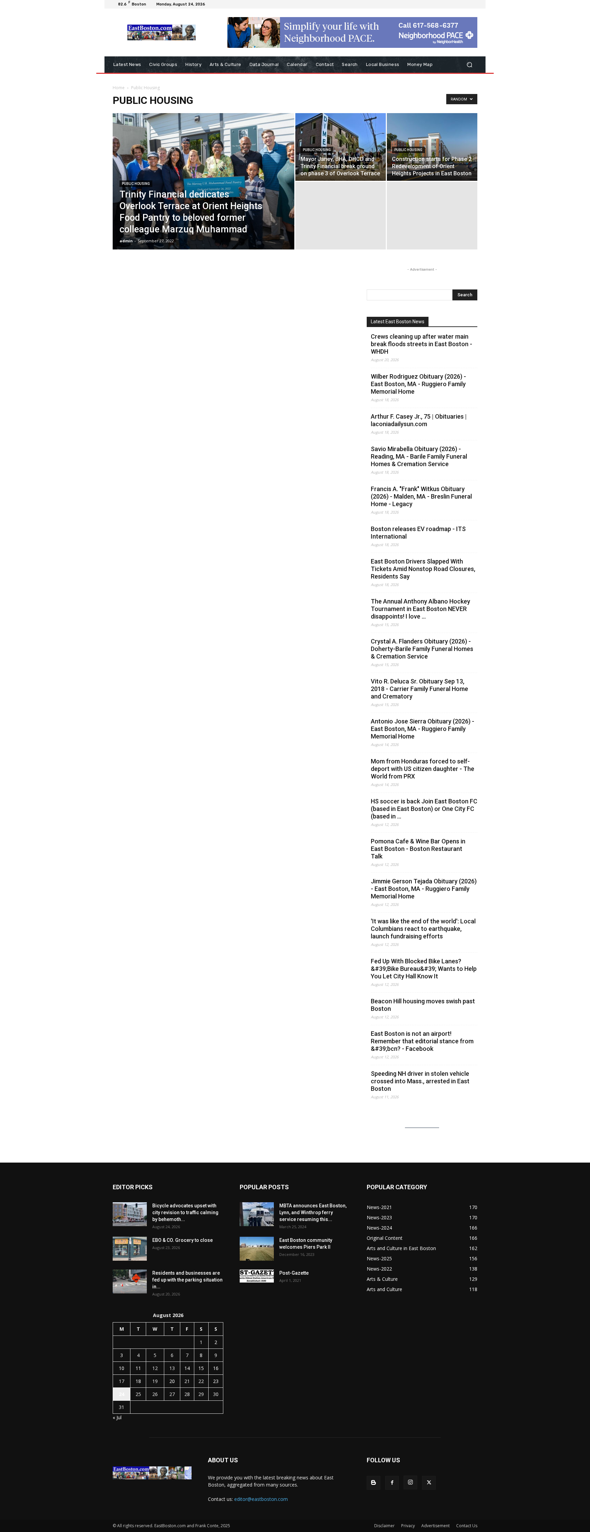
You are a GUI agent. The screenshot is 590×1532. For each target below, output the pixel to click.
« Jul (117, 1417)
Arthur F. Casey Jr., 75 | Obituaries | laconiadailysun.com (419, 420)
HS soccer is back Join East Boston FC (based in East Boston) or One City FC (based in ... (424, 809)
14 (187, 1368)
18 (138, 1381)
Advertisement (435, 1526)
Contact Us (466, 1526)
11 (138, 1368)
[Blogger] (373, 1483)
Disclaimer (384, 1526)
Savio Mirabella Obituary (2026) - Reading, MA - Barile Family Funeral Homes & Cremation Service (419, 456)
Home (119, 88)
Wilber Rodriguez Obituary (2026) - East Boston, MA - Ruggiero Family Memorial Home (418, 384)
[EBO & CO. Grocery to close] (130, 1249)
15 (201, 1368)
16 (216, 1368)
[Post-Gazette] (257, 1276)
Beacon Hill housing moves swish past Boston (423, 1005)
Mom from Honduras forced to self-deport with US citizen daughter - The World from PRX (422, 769)
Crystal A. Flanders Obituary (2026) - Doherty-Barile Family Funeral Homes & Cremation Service (422, 649)
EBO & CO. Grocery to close (182, 1240)
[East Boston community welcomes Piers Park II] (257, 1249)
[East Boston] (162, 32)
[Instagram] (410, 1482)
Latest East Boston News (397, 321)
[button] (469, 65)
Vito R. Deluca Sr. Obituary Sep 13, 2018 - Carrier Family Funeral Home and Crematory (419, 689)
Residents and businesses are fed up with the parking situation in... (187, 1279)
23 (216, 1381)
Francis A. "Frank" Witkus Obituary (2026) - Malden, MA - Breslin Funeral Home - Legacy (421, 496)
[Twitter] (429, 1483)
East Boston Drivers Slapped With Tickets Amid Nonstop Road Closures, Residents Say (423, 569)
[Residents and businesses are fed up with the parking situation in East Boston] (130, 1281)
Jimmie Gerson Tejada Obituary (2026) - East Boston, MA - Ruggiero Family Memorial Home (424, 889)
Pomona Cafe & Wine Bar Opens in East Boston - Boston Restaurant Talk (418, 849)
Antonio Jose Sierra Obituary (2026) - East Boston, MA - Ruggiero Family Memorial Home (422, 729)
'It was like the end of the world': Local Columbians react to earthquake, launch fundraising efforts (423, 929)
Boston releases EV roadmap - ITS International (418, 532)
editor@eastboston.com (261, 1499)
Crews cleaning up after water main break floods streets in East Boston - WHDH (421, 344)
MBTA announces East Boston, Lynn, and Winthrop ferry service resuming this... (313, 1212)
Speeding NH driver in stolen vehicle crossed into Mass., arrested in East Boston (420, 1081)
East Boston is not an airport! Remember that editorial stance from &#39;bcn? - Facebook (422, 1041)
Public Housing (136, 184)
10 (121, 1368)
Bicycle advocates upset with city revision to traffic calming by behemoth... (185, 1212)
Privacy (408, 1526)
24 (121, 1394)
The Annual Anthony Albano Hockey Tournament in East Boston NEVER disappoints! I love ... (420, 609)
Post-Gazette (294, 1273)
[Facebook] (392, 1483)
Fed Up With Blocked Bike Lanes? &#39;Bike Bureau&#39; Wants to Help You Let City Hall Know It (424, 969)
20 (172, 1381)
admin (126, 240)
